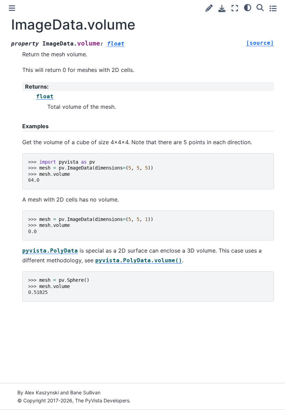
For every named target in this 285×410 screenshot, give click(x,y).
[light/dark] (247, 7)
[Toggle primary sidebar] (12, 8)
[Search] (260, 7)
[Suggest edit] (209, 8)
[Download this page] (221, 8)
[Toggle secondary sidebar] (273, 8)
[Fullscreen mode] (234, 8)
